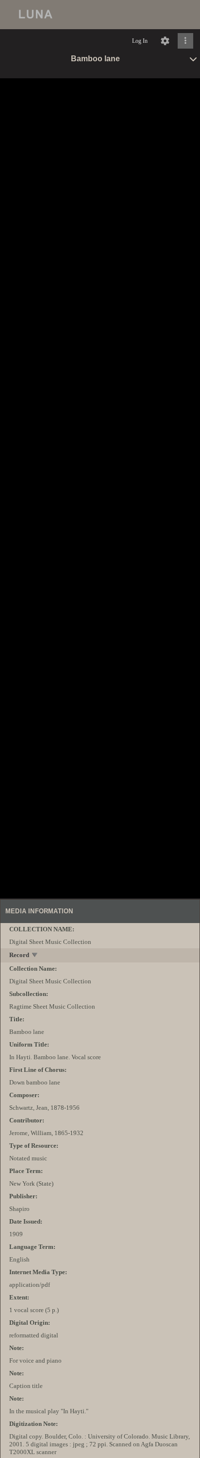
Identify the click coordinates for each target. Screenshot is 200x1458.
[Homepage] (100, 14)
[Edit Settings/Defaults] (165, 41)
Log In (140, 40)
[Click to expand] (185, 41)
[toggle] (35, 956)
